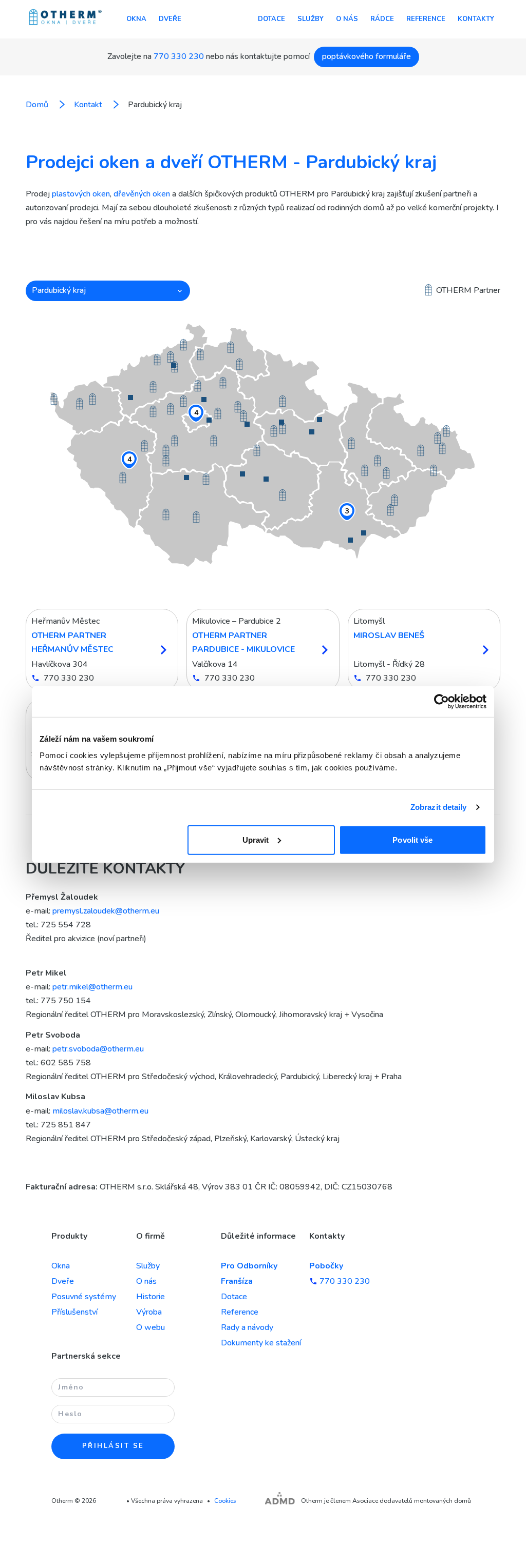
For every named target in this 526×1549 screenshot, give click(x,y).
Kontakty (476, 19)
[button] (108, 291)
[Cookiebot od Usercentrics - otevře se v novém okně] (441, 701)
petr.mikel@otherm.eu (92, 986)
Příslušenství (74, 1312)
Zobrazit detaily (438, 807)
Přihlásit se (113, 1446)
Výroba (149, 1312)
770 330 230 (179, 56)
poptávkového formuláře (366, 56)
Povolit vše (412, 839)
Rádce (382, 19)
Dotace (271, 19)
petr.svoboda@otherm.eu (98, 1049)
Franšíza (237, 1281)
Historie (150, 1296)
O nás (347, 19)
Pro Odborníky (249, 1266)
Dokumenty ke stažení (261, 1342)
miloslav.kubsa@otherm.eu (100, 1111)
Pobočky (326, 1266)
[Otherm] (65, 18)
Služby (310, 19)
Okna (136, 19)
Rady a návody (247, 1327)
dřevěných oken (142, 194)
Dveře (170, 19)
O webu (150, 1327)
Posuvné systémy (83, 1296)
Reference (425, 19)
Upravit (255, 839)
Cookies (225, 1501)
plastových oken (81, 194)
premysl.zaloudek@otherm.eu (105, 911)
